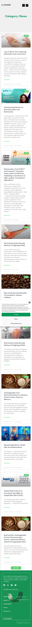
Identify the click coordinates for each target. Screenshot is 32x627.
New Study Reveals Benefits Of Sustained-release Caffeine (15, 295)
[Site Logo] (6, 4)
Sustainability (7, 604)
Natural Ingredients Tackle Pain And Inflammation (14, 446)
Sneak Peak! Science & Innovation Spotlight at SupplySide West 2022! (13, 493)
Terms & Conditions (23, 599)
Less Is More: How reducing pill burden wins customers (15, 53)
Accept (16, 314)
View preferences (16, 323)
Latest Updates (8, 596)
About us (6, 600)
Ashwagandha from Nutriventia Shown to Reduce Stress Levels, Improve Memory (16, 396)
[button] (29, 302)
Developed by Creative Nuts (24, 623)
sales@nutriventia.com (10, 589)
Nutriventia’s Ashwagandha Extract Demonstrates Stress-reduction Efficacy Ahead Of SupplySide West (15, 538)
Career (5, 607)
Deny (16, 319)
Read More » (7, 79)
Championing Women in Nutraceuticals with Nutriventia (13, 109)
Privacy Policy (21, 596)
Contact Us (6, 611)
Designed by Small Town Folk (22, 622)
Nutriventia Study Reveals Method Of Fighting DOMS (14, 244)
